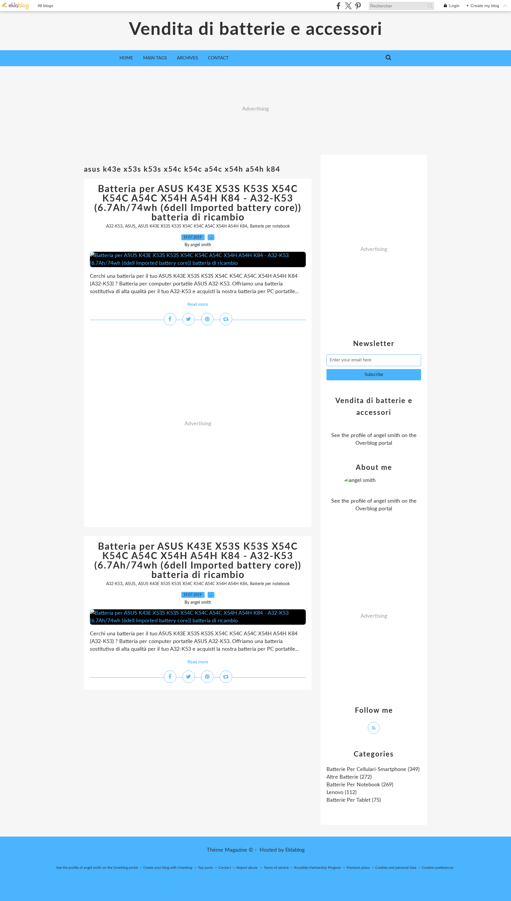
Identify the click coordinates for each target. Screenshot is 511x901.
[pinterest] (358, 5)
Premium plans (358, 867)
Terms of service (276, 867)
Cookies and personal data (395, 867)
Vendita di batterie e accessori (255, 29)
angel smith (386, 435)
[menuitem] (126, 58)
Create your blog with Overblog (167, 867)
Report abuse (247, 867)
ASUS (130, 226)
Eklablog (295, 850)
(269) (359, 785)
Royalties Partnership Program (317, 867)
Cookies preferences (437, 867)
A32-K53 (114, 226)
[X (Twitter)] (348, 5)
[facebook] (338, 5)
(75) (353, 800)
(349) (373, 769)
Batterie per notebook (270, 226)
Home (126, 58)
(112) (341, 792)
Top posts (205, 867)
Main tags (155, 58)
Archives (187, 58)
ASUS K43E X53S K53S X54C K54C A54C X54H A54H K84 (192, 226)
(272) (349, 777)
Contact (218, 58)
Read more (197, 304)
